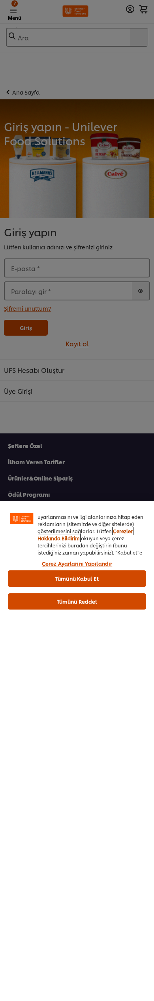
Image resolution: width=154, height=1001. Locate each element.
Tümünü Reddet (77, 601)
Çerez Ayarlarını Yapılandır (77, 563)
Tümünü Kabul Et (77, 578)
